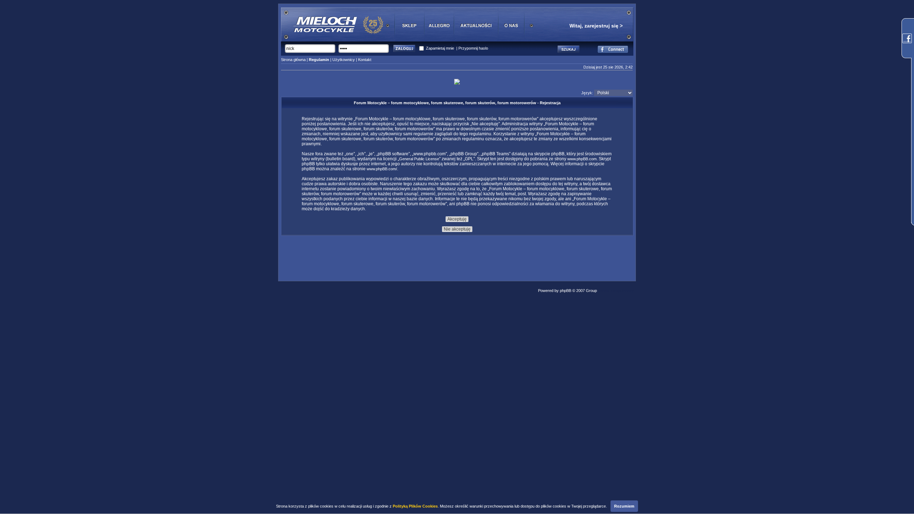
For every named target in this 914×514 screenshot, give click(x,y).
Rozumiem (624, 506)
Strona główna (293, 59)
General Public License (419, 159)
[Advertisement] (457, 256)
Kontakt (364, 59)
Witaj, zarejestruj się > (596, 26)
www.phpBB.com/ (382, 169)
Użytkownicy (343, 59)
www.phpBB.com (582, 159)
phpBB (565, 290)
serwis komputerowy (616, 290)
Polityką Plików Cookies (415, 506)
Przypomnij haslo (473, 48)
